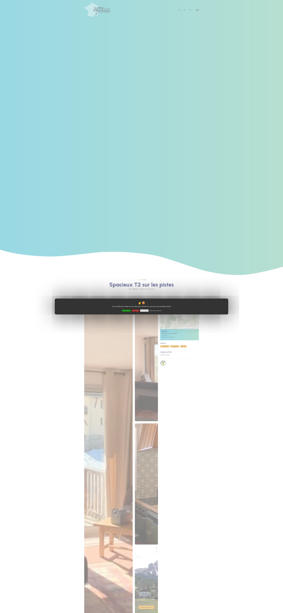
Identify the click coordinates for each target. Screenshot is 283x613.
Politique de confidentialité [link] (155, 310)
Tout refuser (135, 310)
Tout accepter (126, 310)
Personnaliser (144, 310)
